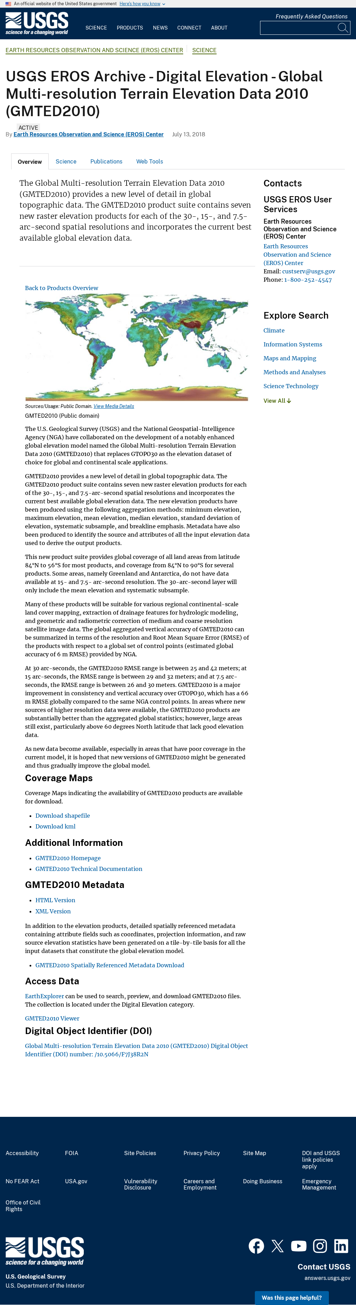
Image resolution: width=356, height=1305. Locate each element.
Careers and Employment (200, 1184)
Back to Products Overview (61, 288)
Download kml (56, 826)
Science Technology (291, 386)
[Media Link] (137, 347)
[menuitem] (96, 23)
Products (130, 28)
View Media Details (114, 406)
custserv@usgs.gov (308, 271)
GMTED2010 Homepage (68, 858)
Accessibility (22, 1153)
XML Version (53, 911)
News (160, 28)
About (219, 28)
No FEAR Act (22, 1181)
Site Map (254, 1153)
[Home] (37, 33)
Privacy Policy (202, 1153)
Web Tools (149, 161)
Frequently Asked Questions (312, 16)
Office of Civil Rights (23, 1206)
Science (96, 28)
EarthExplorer (44, 996)
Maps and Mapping (290, 358)
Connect (189, 28)
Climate (274, 330)
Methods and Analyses (295, 372)
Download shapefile (62, 815)
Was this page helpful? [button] (292, 1298)
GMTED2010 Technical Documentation (89, 868)
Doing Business (262, 1181)
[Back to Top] (330, 1279)
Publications (106, 161)
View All (275, 401)
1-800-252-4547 (308, 279)
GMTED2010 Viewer (52, 1018)
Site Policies (140, 1153)
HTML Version (55, 900)
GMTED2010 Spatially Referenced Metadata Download (109, 965)
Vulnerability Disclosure (140, 1184)
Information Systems (293, 344)
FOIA (71, 1153)
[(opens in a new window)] (256, 1245)
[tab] (30, 161)
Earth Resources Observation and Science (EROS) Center (94, 50)
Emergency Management (319, 1184)
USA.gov (76, 1181)
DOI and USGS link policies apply (321, 1160)
